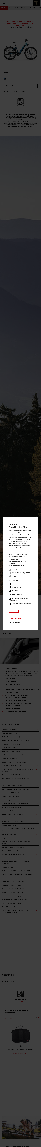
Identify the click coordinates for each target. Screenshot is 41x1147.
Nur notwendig (15, 622)
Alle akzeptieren (16, 618)
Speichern (13, 611)
